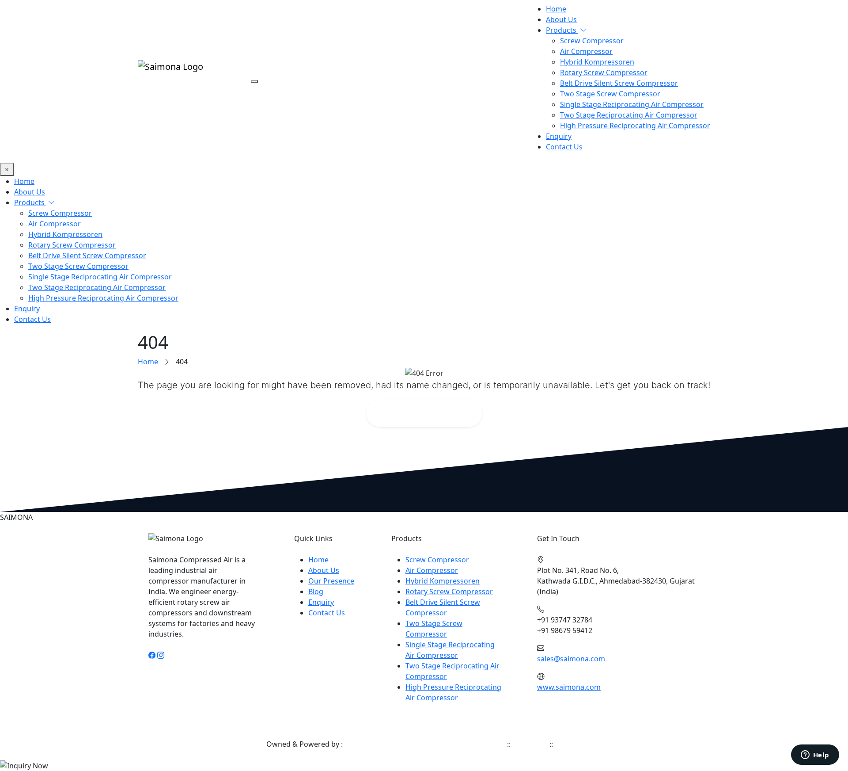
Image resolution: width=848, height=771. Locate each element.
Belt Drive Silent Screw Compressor (619, 83)
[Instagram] (160, 655)
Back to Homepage (430, 413)
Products (562, 30)
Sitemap (568, 744)
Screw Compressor (592, 41)
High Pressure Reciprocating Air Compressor (635, 125)
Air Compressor (586, 51)
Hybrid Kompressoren (597, 62)
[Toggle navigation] (254, 81)
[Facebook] (151, 655)
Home (556, 9)
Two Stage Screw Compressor (610, 94)
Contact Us (564, 147)
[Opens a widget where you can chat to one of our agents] (815, 755)
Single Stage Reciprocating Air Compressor (632, 104)
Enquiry (559, 136)
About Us (561, 19)
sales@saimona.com (571, 659)
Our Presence (331, 581)
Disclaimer (530, 744)
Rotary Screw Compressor (603, 72)
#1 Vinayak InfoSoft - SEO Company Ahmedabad (424, 744)
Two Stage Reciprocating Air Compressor (628, 115)
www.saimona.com (569, 687)
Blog (315, 591)
